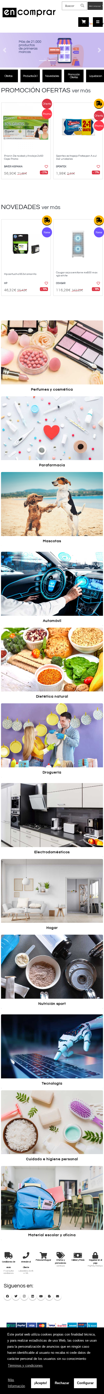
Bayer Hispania (13, 167)
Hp (5, 283)
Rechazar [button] (62, 1383)
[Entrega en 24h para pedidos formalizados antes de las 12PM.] (99, 104)
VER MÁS (81, 90)
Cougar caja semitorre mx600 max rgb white (76, 274)
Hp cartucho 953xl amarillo (20, 274)
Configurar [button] (85, 1383)
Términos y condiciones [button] (25, 1365)
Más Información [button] (16, 1383)
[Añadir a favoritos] (46, 167)
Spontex (61, 167)
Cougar (60, 283)
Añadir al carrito (27, 183)
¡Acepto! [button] (40, 1383)
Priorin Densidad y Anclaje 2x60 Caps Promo (23, 157)
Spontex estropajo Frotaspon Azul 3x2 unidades (76, 157)
